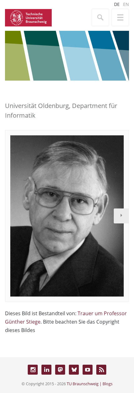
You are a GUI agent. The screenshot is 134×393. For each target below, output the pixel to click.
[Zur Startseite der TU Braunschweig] (28, 17)
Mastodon (60, 370)
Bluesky (74, 370)
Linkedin (46, 370)
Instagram (33, 370)
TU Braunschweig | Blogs (89, 383)
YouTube (88, 370)
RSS (101, 370)
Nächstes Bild (121, 215)
